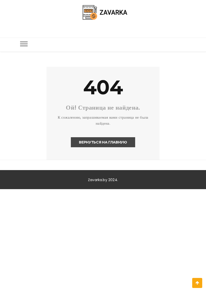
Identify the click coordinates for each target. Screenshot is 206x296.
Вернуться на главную (103, 142)
